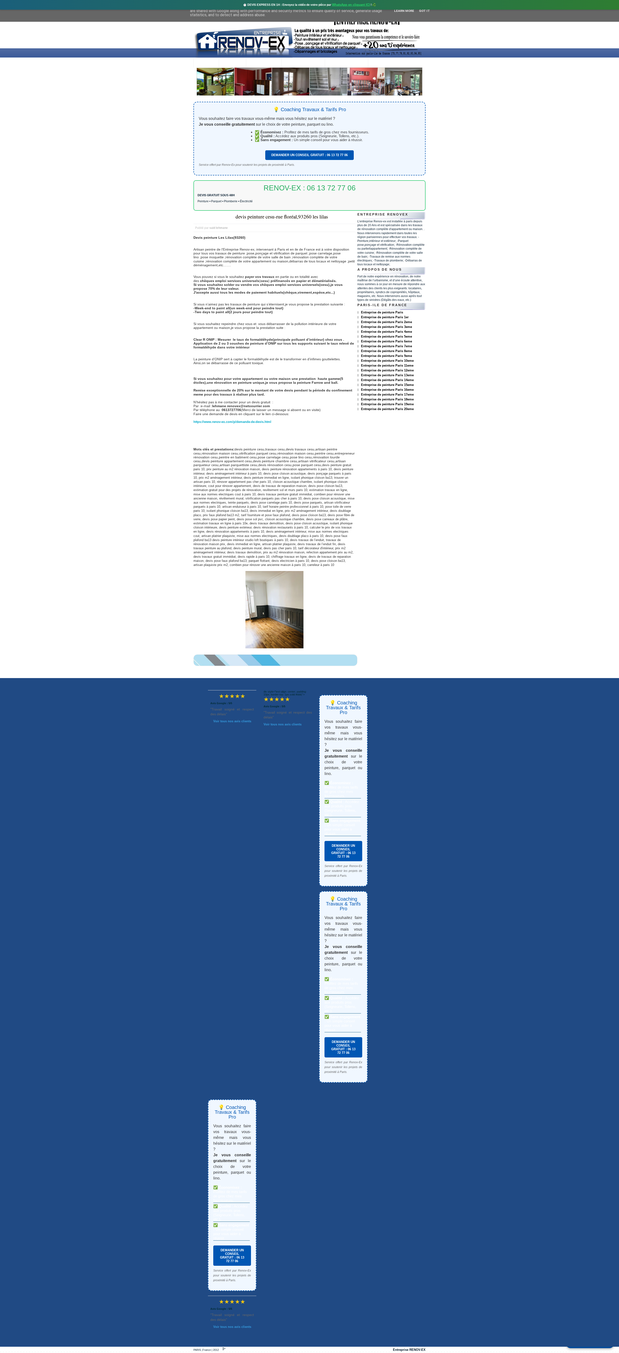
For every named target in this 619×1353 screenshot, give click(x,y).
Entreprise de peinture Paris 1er (385, 317)
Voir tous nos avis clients (232, 721)
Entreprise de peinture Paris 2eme (386, 322)
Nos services (264, 63)
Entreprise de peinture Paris (382, 312)
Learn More (404, 11)
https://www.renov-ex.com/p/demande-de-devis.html (232, 422)
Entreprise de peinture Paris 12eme (387, 370)
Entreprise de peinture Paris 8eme (386, 351)
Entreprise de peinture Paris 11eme (387, 365)
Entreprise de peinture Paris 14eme (387, 380)
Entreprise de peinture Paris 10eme (387, 360)
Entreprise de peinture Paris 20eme (387, 409)
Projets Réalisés (303, 63)
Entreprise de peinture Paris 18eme (387, 399)
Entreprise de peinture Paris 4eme (386, 331)
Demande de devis (346, 63)
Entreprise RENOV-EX (409, 1350)
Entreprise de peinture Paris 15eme (387, 385)
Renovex (232, 63)
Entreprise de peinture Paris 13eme (387, 375)
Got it (424, 11)
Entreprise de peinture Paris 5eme (386, 336)
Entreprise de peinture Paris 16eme (387, 389)
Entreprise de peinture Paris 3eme (386, 327)
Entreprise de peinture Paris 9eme (386, 356)
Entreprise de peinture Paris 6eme (386, 341)
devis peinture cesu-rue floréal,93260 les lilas (282, 216)
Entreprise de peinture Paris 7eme (386, 346)
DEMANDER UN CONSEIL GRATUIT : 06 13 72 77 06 (309, 155)
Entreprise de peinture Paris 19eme (387, 404)
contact (381, 63)
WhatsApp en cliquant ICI (351, 5)
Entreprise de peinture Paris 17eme (387, 394)
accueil (206, 63)
